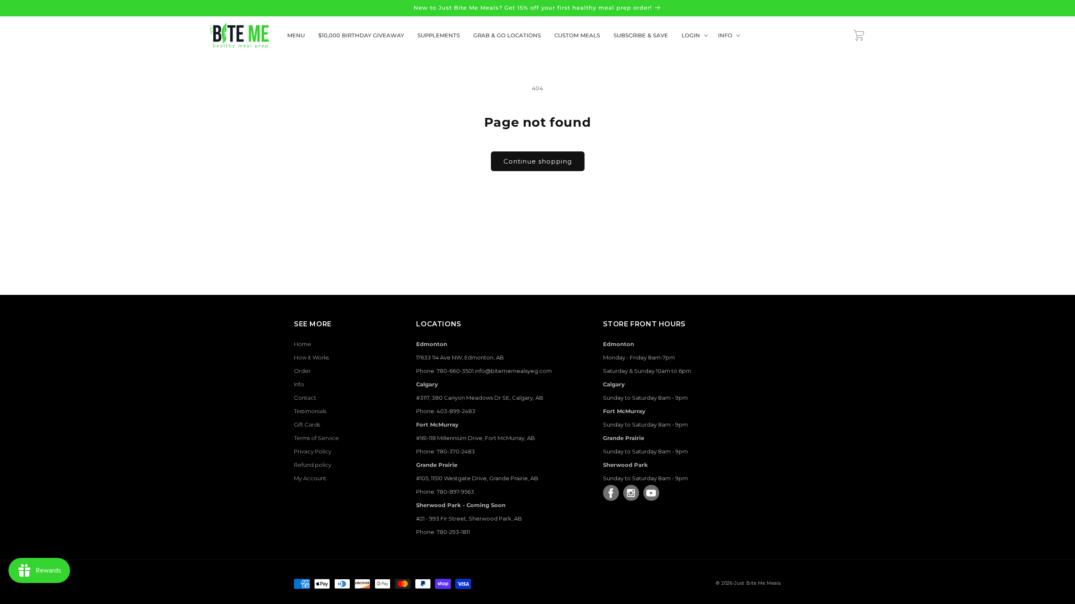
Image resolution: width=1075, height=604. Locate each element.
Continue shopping (537, 161)
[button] (693, 35)
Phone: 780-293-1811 (443, 531)
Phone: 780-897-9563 (445, 491)
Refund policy (312, 464)
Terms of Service (316, 438)
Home (302, 344)
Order (302, 370)
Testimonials (310, 411)
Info (299, 384)
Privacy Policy (312, 451)
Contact (305, 397)
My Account (310, 478)
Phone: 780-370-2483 (445, 451)
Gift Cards (307, 424)
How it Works (311, 357)
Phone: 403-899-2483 (445, 411)
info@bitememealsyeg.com (513, 370)
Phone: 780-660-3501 (445, 370)
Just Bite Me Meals (757, 583)
